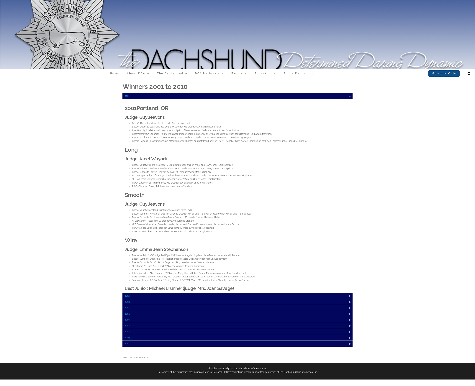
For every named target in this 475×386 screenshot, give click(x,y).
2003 (127, 301)
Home (114, 73)
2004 (127, 307)
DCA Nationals (207, 73)
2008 (127, 331)
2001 (127, 96)
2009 (127, 337)
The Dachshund (170, 73)
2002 (127, 296)
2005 (127, 314)
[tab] (237, 96)
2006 (127, 319)
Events (237, 73)
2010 (127, 343)
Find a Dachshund (299, 73)
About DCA (136, 73)
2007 (127, 325)
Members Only (444, 73)
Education (263, 73)
